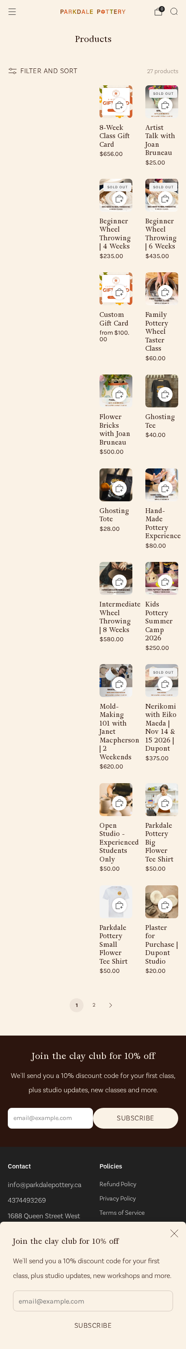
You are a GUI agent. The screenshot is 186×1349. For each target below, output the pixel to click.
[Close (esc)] (174, 1233)
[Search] (174, 11)
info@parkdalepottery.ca (44, 1185)
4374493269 (27, 1200)
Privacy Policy (117, 1198)
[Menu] (12, 11)
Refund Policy (117, 1184)
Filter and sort (49, 71)
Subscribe (93, 1325)
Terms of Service (122, 1212)
